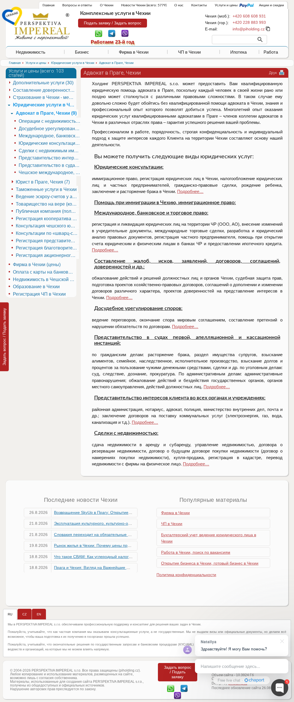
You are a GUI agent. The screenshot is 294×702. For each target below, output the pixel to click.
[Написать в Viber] (125, 33)
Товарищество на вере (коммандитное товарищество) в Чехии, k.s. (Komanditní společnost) (47, 204)
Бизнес (82, 52)
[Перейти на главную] (41, 26)
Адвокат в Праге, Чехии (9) (46, 113)
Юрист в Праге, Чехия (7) (43, 182)
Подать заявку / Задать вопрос (112, 23)
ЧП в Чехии (189, 52)
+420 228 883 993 (249, 22)
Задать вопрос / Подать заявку (4, 336)
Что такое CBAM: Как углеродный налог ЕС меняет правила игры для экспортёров (132, 556)
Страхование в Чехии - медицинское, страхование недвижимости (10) (44, 97)
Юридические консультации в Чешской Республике (50, 143)
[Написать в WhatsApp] (98, 33)
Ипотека (238, 52)
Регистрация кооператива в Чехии (47, 218)
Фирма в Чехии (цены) (37, 264)
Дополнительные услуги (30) (43, 82)
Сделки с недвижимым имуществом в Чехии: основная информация (50, 150)
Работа (271, 52)
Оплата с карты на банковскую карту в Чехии (44, 272)
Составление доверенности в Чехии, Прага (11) (44, 90)
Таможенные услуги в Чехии (46, 189)
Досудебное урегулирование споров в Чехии (50, 128)
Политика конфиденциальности (186, 574)
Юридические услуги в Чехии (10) (44, 104)
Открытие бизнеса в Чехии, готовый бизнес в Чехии (209, 563)
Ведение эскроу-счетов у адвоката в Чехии (47, 196)
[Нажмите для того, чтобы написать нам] (249, 29)
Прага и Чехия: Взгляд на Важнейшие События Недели (106, 567)
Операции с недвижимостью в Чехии (50, 121)
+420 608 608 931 (249, 16)
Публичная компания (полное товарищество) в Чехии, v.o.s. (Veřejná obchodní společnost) (47, 211)
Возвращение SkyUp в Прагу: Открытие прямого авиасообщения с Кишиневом (128, 512)
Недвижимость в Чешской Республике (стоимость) (44, 279)
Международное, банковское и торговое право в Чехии (50, 135)
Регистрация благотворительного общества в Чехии (47, 247)
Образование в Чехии (36, 286)
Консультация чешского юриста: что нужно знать (47, 225)
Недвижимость (30, 52)
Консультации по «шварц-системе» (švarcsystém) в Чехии (47, 233)
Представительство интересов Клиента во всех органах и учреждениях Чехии (50, 157)
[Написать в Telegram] (112, 33)
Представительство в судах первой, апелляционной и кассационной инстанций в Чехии (50, 165)
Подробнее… (190, 191)
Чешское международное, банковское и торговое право (50, 172)
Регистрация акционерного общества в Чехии (47, 255)
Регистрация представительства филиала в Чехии (47, 240)
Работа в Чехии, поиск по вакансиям (195, 552)
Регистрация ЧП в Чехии (39, 294)
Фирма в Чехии (133, 52)
